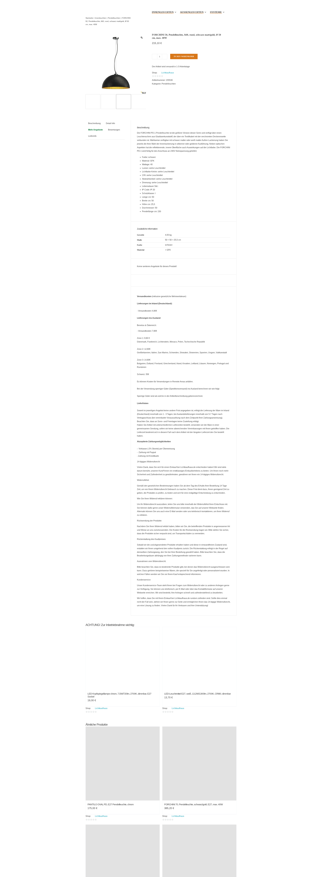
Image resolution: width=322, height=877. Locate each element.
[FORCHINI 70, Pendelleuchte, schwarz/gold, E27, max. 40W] (199, 763)
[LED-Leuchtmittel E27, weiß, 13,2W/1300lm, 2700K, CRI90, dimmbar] (199, 658)
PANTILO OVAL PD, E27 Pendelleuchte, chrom (111, 804)
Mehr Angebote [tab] (95, 130)
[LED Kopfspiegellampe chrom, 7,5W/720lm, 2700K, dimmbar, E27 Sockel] (123, 658)
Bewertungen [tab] (114, 130)
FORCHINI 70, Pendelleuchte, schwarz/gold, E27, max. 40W (193, 804)
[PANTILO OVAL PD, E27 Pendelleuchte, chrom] (123, 763)
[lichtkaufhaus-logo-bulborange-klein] (109, 3)
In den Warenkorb (184, 56)
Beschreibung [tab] (94, 123)
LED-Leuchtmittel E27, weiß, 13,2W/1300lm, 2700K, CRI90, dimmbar (197, 693)
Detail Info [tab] (110, 123)
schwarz (168, 245)
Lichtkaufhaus (167, 73)
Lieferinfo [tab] (92, 136)
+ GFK (168, 250)
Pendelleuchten (169, 84)
